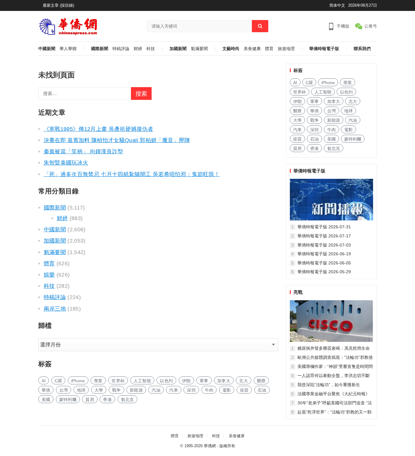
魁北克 (127, 399)
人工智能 (142, 380)
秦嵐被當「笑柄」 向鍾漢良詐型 (83, 151)
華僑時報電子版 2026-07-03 (324, 245)
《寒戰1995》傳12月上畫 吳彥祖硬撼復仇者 (98, 129)
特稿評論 (120, 48)
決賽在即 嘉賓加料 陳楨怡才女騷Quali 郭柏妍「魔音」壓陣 (117, 140)
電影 (226, 390)
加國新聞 (178, 48)
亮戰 (298, 292)
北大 (243, 380)
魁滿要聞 (199, 48)
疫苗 (244, 390)
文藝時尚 (230, 48)
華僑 (46, 390)
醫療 (261, 380)
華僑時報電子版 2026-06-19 (324, 253)
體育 (269, 48)
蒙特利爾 (68, 399)
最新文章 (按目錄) (58, 5)
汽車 (173, 390)
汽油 (156, 390)
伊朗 (186, 380)
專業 (98, 380)
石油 (262, 390)
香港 (107, 399)
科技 (150, 48)
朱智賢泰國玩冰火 (66, 163)
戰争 (116, 390)
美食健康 (252, 48)
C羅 (58, 380)
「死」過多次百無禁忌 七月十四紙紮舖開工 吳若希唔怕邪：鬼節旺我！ (132, 174)
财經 (138, 48)
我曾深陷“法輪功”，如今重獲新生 (328, 384)
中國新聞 (46, 48)
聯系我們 (362, 48)
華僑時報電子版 (324, 48)
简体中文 (337, 5)
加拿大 (223, 380)
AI (44, 380)
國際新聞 (99, 48)
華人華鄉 (68, 48)
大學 (98, 390)
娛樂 (49, 275)
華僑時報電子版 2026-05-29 (324, 271)
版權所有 (227, 446)
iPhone (78, 380)
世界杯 (118, 380)
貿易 (89, 399)
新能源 (136, 390)
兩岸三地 (55, 309)
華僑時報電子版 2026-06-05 (324, 262)
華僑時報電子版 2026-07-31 (324, 226)
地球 (81, 390)
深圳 (191, 390)
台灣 (63, 390)
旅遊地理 (286, 48)
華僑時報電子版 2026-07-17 (324, 235)
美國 (46, 399)
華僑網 (210, 446)
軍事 (204, 380)
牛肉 (209, 390)
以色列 (166, 380)
